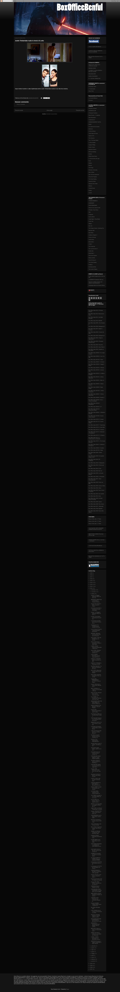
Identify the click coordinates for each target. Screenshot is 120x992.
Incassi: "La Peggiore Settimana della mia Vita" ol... (96, 613)
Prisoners (91, 100)
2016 (91, 578)
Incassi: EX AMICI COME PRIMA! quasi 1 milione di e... (96, 904)
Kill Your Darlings (92, 151)
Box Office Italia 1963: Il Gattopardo (96, 462)
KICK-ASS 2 (91, 241)
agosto (93, 947)
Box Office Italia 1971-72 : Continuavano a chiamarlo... (95, 438)
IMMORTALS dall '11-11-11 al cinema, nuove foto (96, 723)
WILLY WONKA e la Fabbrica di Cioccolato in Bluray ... (96, 689)
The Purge (91, 167)
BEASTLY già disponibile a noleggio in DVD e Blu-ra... (96, 805)
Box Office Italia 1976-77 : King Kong (97, 425)
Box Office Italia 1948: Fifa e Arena (96, 504)
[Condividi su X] (46, 98)
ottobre (93, 593)
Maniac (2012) (92, 257)
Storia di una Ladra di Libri (94, 207)
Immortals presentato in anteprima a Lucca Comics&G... (96, 609)
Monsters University (93, 169)
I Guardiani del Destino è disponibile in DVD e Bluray (96, 727)
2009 (91, 965)
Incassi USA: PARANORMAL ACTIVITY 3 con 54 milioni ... (96, 680)
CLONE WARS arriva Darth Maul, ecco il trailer (95, 841)
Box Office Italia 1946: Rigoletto (95, 508)
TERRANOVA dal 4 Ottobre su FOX (95, 887)
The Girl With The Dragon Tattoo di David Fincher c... (95, 801)
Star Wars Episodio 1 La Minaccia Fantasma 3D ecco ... (96, 667)
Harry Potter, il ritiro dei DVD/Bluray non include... (96, 639)
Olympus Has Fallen (93, 183)
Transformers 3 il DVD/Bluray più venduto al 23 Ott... (95, 626)
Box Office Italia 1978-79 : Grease (96, 419)
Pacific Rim (91, 251)
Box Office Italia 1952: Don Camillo (96, 493)
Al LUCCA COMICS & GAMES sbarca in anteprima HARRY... (96, 859)
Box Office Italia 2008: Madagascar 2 (97, 326)
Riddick (90, 163)
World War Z (91, 253)
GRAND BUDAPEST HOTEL (95, 122)
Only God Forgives (93, 176)
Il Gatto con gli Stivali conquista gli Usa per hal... (96, 617)
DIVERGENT (91, 203)
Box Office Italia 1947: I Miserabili (96, 506)
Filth (89, 212)
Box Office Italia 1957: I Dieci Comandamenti (95, 479)
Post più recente (19, 110)
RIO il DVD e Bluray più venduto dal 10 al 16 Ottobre (96, 671)
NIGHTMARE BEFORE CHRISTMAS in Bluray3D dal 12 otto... (96, 920)
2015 (91, 580)
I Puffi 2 (90, 244)
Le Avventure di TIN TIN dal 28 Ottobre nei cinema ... (96, 867)
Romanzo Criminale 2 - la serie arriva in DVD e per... (96, 821)
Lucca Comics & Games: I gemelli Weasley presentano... (96, 630)
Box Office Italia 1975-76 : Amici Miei (97, 427)
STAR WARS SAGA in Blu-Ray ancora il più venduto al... (96, 850)
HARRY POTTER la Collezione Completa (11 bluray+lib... (96, 934)
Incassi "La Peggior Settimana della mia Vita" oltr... (96, 596)
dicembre (93, 589)
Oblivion (90, 185)
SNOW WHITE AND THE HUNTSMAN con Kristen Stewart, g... (96, 702)
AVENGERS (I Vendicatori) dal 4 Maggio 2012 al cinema (95, 924)
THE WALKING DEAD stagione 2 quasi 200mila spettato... (96, 757)
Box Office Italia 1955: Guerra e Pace (97, 485)
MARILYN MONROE (93, 76)
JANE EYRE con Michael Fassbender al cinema (96, 809)
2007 (91, 969)
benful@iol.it (23, 978)
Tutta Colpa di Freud (93, 133)
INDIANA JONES (92, 68)
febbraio (93, 959)
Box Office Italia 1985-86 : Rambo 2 (96, 397)
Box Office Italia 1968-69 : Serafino (96, 447)
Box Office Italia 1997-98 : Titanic (96, 359)
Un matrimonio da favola (94, 126)
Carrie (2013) (92, 216)
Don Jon (90, 225)
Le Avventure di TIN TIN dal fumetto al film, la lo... (96, 863)
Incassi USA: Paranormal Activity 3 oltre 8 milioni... (96, 711)
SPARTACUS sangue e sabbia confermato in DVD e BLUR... (96, 942)
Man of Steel (91, 172)
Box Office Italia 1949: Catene (95, 501)
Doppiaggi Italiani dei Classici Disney (97, 285)
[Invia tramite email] (44, 98)
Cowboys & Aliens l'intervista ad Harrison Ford (96, 836)
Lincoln (90, 192)
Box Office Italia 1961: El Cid (95, 468)
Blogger (67, 989)
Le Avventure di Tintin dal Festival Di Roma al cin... (96, 622)
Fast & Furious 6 (92, 260)
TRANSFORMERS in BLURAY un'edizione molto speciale (96, 871)
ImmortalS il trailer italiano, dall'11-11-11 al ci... (96, 749)
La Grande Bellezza (93, 98)
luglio (92, 949)
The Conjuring (92, 246)
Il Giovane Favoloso (93, 112)
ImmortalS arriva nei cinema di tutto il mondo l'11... (95, 753)
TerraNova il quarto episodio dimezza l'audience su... (95, 736)
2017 (91, 576)
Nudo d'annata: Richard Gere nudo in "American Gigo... (96, 694)
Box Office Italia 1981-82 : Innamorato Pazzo (94, 409)
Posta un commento (21, 104)
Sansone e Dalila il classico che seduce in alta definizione (95, 282)
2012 (91, 586)
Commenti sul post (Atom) (51, 113)
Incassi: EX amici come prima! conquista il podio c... (96, 876)
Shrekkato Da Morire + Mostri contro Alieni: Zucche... (96, 775)
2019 (91, 574)
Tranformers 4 (92, 119)
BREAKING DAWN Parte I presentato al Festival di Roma (96, 600)
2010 (91, 963)
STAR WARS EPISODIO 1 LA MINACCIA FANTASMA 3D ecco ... (96, 845)
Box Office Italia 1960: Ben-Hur (95, 470)
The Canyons (92, 138)
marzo (92, 957)
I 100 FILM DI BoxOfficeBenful (95, 545)
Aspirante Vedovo (92, 149)
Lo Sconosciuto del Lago (94, 158)
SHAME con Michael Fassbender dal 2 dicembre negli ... (95, 832)
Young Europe (92, 188)
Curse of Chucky (92, 237)
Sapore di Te (91, 135)
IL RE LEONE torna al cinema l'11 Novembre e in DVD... (96, 911)
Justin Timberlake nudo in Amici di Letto (29, 41)
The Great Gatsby (93, 179)
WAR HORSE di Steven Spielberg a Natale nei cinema (96, 894)
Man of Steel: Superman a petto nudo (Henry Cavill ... (96, 828)
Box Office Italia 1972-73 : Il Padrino (96, 435)
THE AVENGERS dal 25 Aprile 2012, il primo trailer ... (96, 816)
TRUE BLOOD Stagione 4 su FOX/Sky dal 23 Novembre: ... (96, 719)
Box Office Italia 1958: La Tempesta (96, 476)
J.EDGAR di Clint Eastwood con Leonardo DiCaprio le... (95, 899)
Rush (90, 160)
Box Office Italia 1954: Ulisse (95, 488)
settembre (93, 945)
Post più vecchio (80, 110)
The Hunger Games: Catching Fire (96, 228)
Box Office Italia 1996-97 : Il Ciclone (96, 361)
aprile (92, 955)
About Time (91, 91)
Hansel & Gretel (92, 181)
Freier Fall (91, 221)
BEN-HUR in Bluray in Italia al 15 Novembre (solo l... (96, 929)
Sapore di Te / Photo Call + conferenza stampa (94, 65)
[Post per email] (41, 98)
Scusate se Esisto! (93, 108)
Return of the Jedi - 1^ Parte (95, 523)
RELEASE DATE (92, 73)
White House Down (93, 156)
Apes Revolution (92, 117)
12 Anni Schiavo (92, 131)
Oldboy (90, 223)
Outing (90, 190)
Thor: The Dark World (93, 140)
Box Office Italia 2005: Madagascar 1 (97, 335)
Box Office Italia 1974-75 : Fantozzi (96, 429)
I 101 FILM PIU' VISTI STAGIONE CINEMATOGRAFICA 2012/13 (96, 529)
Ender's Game (92, 147)
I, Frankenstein (92, 88)
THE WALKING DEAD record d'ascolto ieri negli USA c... (96, 766)
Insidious (90, 264)
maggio (93, 953)
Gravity (90, 154)
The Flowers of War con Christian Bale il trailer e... (96, 715)
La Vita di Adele (92, 142)
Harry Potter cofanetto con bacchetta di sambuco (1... (96, 651)
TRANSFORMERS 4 (93, 200)
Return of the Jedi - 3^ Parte (95, 519)
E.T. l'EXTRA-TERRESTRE (94, 78)
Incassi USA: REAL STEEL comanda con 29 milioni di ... (96, 883)
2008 (91, 967)
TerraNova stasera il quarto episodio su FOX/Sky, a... (95, 761)
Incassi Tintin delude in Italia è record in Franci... (96, 605)
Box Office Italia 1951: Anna (95, 496)
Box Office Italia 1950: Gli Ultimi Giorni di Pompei (95, 499)
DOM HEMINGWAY (93, 205)
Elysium (90, 165)
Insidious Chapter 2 (93, 235)
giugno (93, 951)
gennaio (93, 961)
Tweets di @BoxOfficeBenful (95, 46)
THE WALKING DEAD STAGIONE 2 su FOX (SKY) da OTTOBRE (96, 890)
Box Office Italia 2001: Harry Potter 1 (97, 347)
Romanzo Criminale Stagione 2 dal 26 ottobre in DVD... (95, 916)
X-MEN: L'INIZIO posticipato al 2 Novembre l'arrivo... (96, 938)
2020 (91, 573)
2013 (91, 584)
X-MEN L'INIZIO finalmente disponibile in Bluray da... (96, 647)
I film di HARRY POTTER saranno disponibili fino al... (95, 655)
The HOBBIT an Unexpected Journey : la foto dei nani (96, 698)
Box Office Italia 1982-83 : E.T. (95, 406)
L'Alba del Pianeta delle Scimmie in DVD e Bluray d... (96, 732)
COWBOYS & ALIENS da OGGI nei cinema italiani (96, 854)
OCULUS (91, 128)
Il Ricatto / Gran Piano (93, 209)
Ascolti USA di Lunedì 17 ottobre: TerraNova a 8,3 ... (96, 744)
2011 (91, 588)
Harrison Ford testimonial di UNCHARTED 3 (95, 740)
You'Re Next (91, 239)
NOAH (90, 124)
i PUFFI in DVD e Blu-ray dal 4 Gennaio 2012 (96, 779)
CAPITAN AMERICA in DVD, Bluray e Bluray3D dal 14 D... (96, 784)
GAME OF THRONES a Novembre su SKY (96, 663)
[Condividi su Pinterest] (49, 98)
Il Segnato (91, 214)
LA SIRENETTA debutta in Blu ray (96, 279)
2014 (91, 582)
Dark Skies (91, 232)
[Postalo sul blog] (45, 98)
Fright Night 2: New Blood (94, 219)
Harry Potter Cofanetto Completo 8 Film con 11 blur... (96, 676)
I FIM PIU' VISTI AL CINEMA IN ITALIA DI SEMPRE (95, 51)
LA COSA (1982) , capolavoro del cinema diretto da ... (96, 792)
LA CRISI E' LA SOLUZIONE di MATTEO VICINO (95, 71)
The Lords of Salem (93, 269)
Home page (49, 110)
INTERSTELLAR (92, 110)
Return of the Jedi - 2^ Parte (95, 521)
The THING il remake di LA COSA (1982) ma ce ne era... (96, 796)
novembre (93, 591)
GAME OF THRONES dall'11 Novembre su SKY (96, 660)
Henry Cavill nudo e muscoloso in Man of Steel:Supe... (96, 643)
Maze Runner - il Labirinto (94, 115)
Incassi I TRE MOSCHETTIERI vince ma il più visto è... (96, 770)
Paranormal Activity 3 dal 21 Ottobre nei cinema (96, 879)
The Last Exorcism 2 (93, 248)
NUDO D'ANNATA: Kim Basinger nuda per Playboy (96, 706)
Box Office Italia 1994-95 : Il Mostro (96, 367)
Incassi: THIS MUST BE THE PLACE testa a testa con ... (96, 812)
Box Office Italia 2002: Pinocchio (96, 344)
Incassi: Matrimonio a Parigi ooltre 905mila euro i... (96, 685)
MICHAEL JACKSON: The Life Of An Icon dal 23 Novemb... (96, 634)
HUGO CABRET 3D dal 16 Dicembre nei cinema (96, 788)
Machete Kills (91, 230)
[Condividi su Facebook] (48, 98)
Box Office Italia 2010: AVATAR (95, 320)
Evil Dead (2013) (92, 266)
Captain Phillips (92, 144)
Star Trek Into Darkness (94, 174)
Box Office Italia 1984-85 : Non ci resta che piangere (96, 400)
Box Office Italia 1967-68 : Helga (96, 450)
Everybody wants (92, 86)
